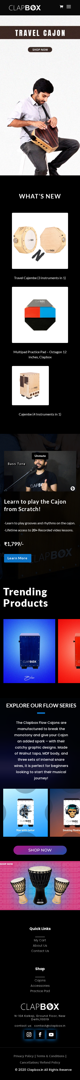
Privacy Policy (24, 1056)
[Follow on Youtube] (51, 1034)
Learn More (17, 558)
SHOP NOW (40, 850)
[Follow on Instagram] (29, 1034)
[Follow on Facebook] (40, 1034)
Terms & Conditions (50, 1056)
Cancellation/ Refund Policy (40, 1062)
